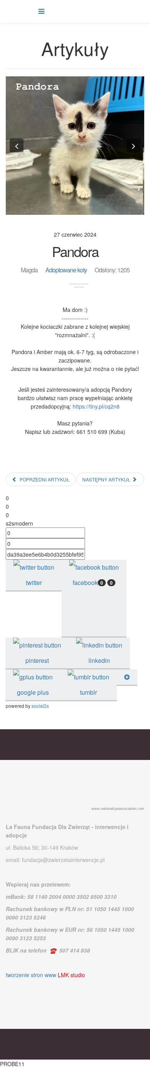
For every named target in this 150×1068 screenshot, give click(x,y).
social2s (40, 705)
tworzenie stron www (31, 975)
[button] (16, 145)
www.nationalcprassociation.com (118, 809)
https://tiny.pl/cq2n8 (96, 406)
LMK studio (71, 975)
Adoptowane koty (66, 269)
